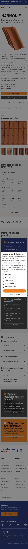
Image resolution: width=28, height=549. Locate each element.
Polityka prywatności (7, 271)
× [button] (24, 253)
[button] (14, 294)
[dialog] (14, 274)
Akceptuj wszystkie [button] (14, 291)
